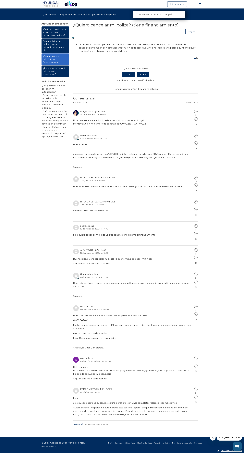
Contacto (198, 443)
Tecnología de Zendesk (231, 450)
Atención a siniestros (162, 443)
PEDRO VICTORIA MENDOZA (96, 389)
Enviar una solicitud (148, 89)
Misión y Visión (129, 443)
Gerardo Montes (89, 135)
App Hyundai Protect (53, 136)
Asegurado (111, 14)
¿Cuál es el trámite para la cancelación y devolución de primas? (54, 32)
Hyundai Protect (49, 14)
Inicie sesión (78, 424)
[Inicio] (61, 4)
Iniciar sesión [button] (177, 4)
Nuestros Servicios (144, 443)
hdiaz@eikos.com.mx (84, 338)
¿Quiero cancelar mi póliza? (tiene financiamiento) (52, 59)
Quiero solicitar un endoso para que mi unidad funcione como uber (54, 45)
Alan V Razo (86, 358)
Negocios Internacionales (182, 443)
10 (196, 57)
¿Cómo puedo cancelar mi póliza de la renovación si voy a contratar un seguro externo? (54, 101)
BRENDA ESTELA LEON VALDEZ (97, 177)
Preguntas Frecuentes (69, 14)
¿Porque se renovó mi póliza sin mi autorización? (54, 71)
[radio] (128, 74)
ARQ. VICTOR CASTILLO (93, 250)
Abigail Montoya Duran (92, 111)
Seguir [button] (191, 31)
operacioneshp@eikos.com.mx (129, 283)
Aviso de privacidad (49, 446)
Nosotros (118, 443)
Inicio (110, 443)
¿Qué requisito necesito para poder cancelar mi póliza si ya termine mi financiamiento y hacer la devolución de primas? (55, 117)
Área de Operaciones (93, 14)
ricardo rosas (87, 226)
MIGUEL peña (87, 306)
